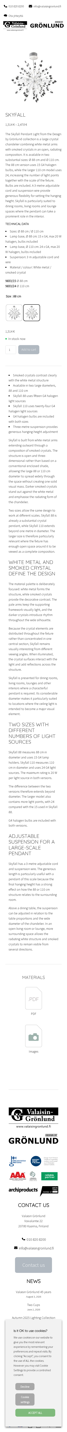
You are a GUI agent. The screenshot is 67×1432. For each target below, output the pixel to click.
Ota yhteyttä (16, 16)
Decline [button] (25, 1386)
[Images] (33, 1046)
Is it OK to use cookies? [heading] (30, 1331)
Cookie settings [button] (25, 1399)
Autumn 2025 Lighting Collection (33, 1318)
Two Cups (33, 1305)
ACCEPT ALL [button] (35, 1412)
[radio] (14, 313)
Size (8, 296)
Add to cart (28, 349)
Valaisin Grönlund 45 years (33, 1292)
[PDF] (33, 1008)
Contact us (33, 1265)
